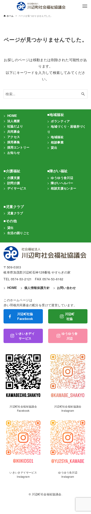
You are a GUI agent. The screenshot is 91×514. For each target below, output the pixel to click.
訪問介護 (13, 183)
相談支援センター (63, 188)
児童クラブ (15, 213)
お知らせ (13, 152)
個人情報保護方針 (37, 287)
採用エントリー (18, 147)
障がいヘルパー (62, 183)
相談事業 (57, 142)
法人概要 (13, 121)
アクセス (13, 136)
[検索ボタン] (83, 94)
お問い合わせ (66, 287)
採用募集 (13, 142)
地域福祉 (57, 137)
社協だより (15, 126)
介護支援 (13, 177)
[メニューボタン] (84, 6)
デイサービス (16, 188)
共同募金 (13, 131)
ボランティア (60, 121)
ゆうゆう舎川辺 (62, 177)
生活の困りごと (18, 233)
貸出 (54, 147)
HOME (12, 115)
